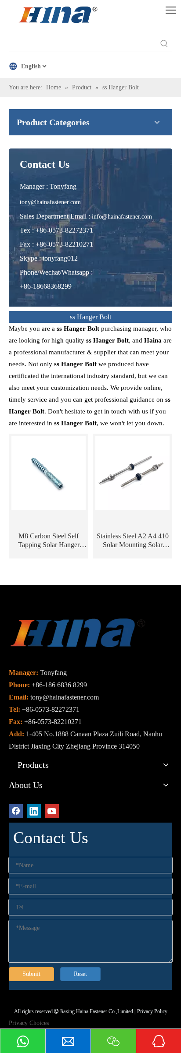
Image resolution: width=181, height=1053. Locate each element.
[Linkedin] (34, 811)
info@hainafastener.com (122, 216)
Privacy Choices (29, 1023)
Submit (31, 974)
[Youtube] (52, 811)
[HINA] (58, 15)
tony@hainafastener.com (50, 202)
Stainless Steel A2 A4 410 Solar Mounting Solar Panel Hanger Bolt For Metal (133, 540)
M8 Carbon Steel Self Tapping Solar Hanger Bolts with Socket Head (49, 540)
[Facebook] (16, 811)
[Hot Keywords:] (164, 44)
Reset (80, 974)
